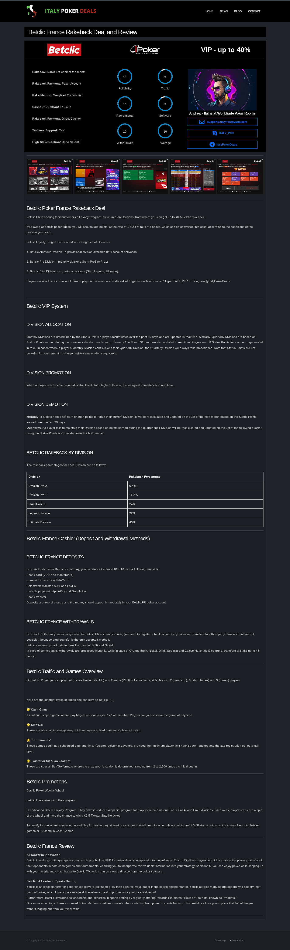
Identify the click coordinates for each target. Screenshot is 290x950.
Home (209, 11)
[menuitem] (209, 11)
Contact (254, 11)
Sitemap (221, 940)
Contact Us (237, 940)
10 (125, 77)
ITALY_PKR (226, 133)
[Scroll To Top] (282, 945)
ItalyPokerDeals (227, 144)
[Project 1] (50, 176)
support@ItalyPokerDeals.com (227, 121)
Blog (238, 11)
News (224, 11)
